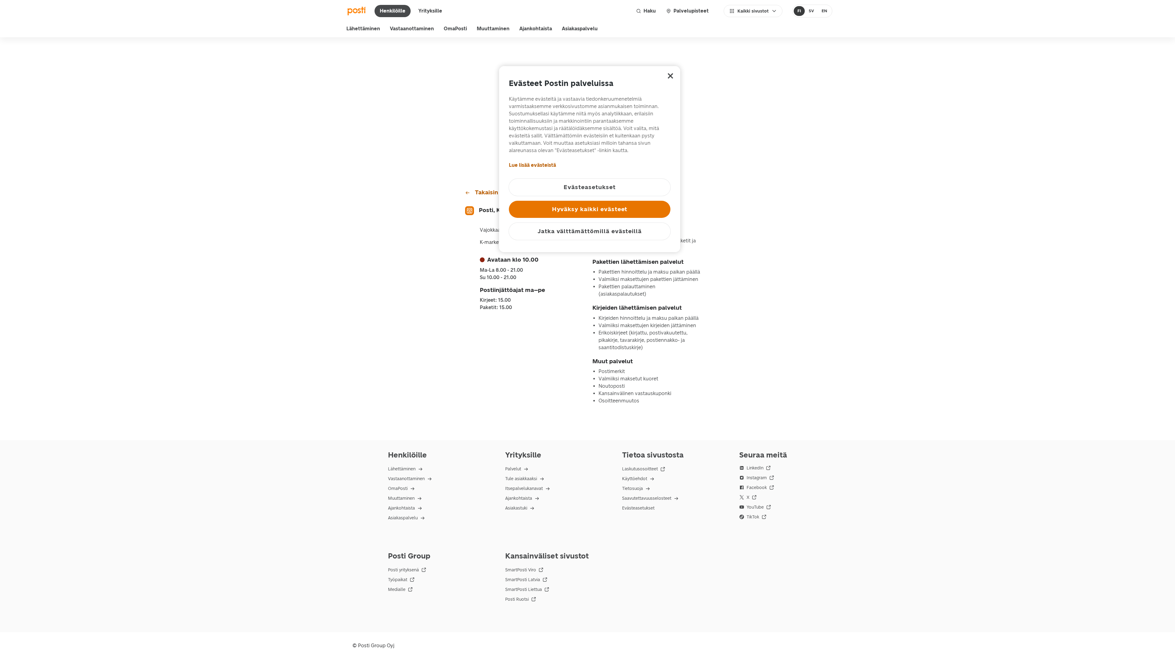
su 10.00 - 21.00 (498, 277)
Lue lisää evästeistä (532, 165)
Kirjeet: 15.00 (495, 300)
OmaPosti (455, 29)
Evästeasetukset (638, 508)
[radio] (799, 11)
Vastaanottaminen (412, 29)
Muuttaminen (493, 29)
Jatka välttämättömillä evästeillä (590, 231)
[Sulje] (670, 76)
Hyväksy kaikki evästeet (590, 209)
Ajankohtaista (535, 29)
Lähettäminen (363, 29)
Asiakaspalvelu (580, 29)
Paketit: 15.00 (496, 307)
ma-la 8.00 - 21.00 (501, 270)
